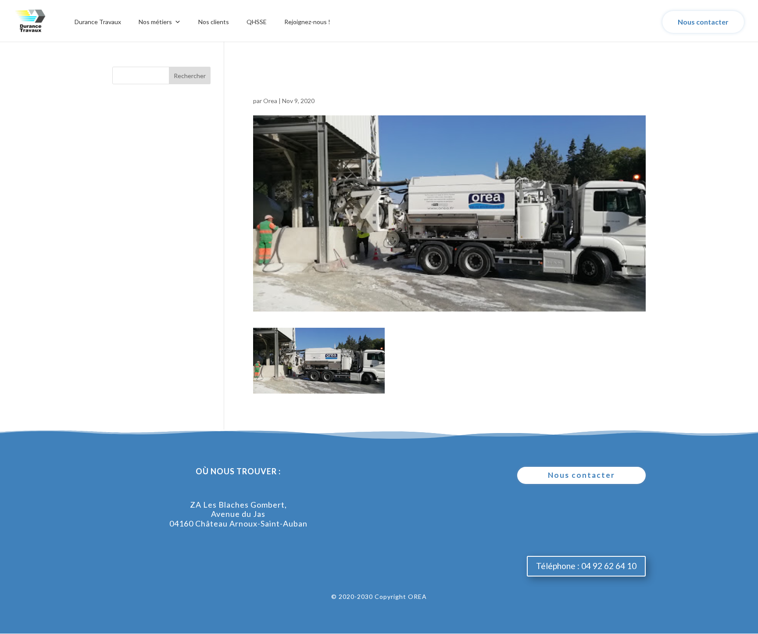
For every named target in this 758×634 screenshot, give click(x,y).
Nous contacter (703, 22)
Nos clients (213, 21)
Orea (270, 100)
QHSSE (257, 21)
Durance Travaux (98, 21)
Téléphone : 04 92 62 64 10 (586, 566)
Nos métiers (155, 21)
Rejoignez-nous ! (307, 21)
